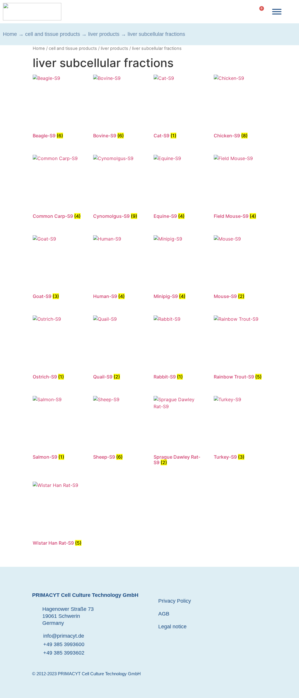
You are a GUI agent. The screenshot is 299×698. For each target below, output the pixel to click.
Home (10, 34)
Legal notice (172, 626)
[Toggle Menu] (276, 11)
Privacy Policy (174, 601)
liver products (103, 34)
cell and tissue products (52, 34)
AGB (163, 614)
